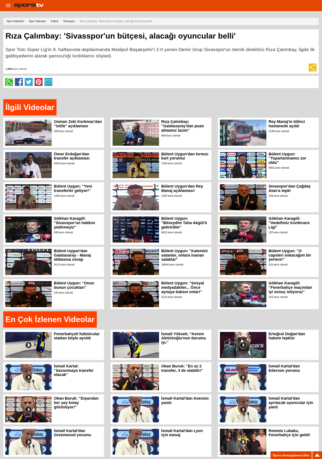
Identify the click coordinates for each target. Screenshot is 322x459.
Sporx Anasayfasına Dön (291, 455)
